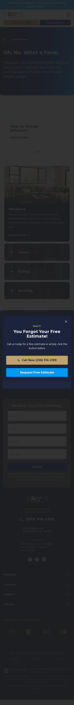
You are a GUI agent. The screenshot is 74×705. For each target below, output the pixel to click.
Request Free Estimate (37, 372)
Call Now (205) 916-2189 (39, 360)
